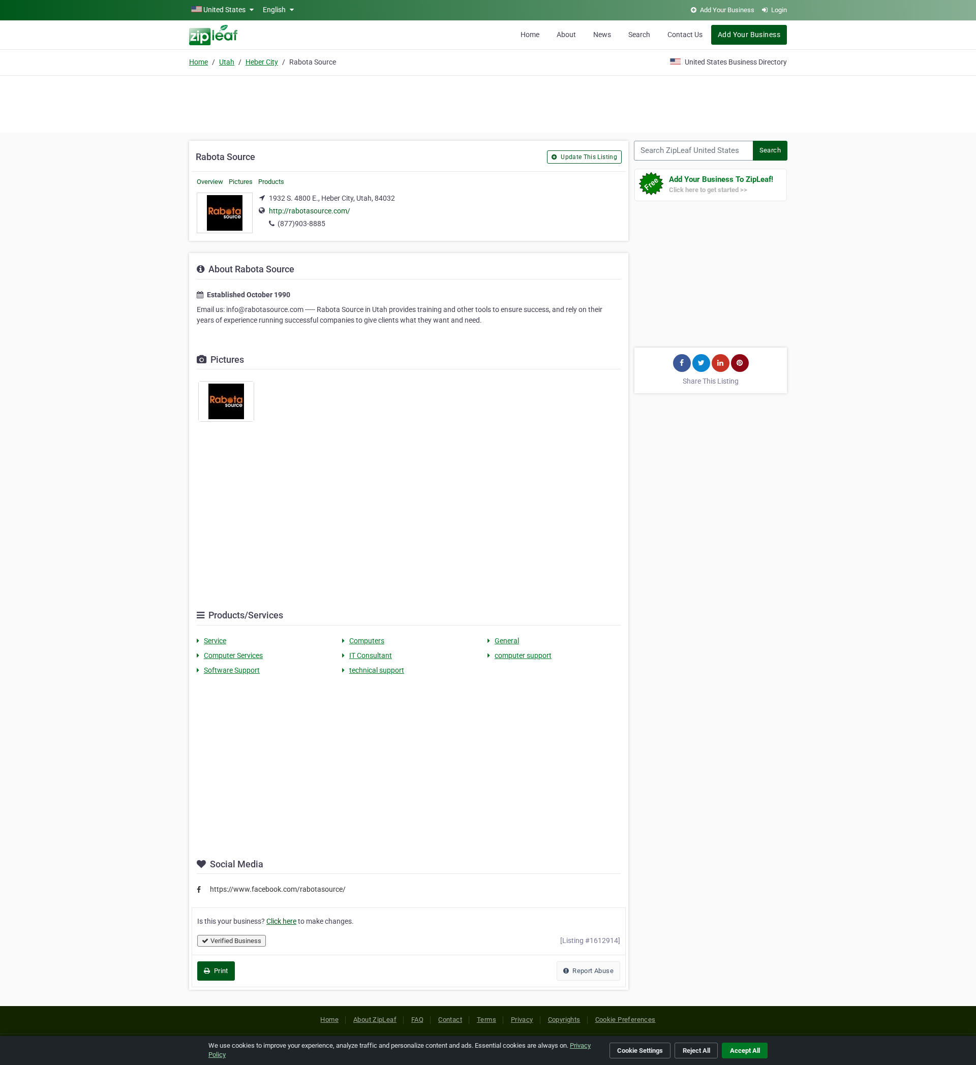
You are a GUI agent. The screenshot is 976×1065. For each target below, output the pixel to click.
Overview (210, 181)
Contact (450, 1019)
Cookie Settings (640, 1050)
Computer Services (233, 655)
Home (530, 34)
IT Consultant (370, 655)
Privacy (522, 1019)
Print (220, 971)
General (507, 641)
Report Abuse (592, 971)
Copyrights (564, 1019)
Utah (226, 62)
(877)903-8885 (301, 224)
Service (215, 641)
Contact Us (685, 34)
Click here (281, 921)
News (602, 34)
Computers (366, 641)
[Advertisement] (488, 103)
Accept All (745, 1050)
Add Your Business (749, 34)
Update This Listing (588, 157)
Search (639, 34)
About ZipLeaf (374, 1019)
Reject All (696, 1050)
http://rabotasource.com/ (309, 211)
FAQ (417, 1019)
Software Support (232, 670)
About (566, 34)
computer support (523, 655)
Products (271, 181)
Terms (486, 1019)
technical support (376, 670)
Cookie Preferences (625, 1019)
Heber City (262, 62)
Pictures (241, 181)
